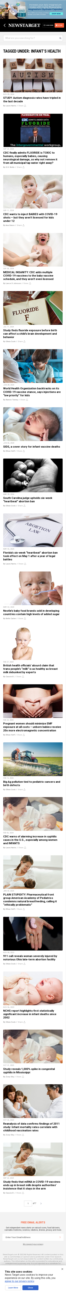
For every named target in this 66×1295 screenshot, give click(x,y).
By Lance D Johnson (12, 283)
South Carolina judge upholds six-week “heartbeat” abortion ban (27, 499)
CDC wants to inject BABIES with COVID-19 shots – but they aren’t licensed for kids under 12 (30, 217)
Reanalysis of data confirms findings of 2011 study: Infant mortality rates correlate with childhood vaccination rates (31, 1127)
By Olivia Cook (9, 341)
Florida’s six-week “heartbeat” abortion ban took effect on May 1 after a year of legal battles (30, 556)
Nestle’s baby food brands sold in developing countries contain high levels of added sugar (31, 612)
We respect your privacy (33, 1244)
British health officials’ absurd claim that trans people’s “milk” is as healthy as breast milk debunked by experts (30, 669)
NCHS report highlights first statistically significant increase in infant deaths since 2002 (29, 1014)
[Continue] (60, 1237)
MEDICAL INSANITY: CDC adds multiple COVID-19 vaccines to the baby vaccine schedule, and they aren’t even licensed (28, 276)
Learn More (13, 1288)
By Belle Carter (9, 618)
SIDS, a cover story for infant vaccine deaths (31, 446)
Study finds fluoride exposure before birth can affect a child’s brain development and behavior (30, 334)
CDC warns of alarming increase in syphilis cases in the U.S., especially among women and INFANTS (30, 840)
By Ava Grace (8, 225)
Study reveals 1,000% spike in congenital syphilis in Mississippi (29, 1070)
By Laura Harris (9, 106)
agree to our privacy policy (19, 1281)
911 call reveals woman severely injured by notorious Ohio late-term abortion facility (30, 957)
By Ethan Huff (9, 451)
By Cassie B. (8, 677)
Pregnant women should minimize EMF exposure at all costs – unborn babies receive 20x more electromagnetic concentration (32, 727)
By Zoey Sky (8, 1077)
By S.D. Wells (8, 167)
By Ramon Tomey (10, 400)
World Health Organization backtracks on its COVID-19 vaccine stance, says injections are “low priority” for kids (32, 392)
